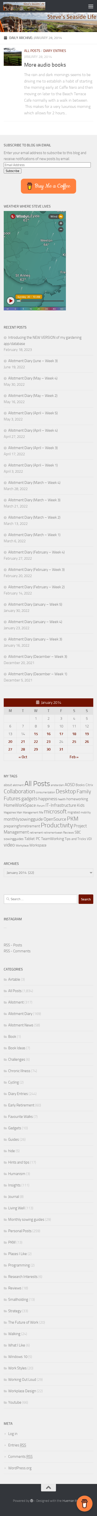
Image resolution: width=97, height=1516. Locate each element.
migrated (73, 812)
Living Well (16, 1208)
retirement (36, 832)
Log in (12, 1434)
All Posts (32, 51)
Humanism (16, 1174)
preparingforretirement (22, 826)
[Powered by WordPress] (31, 1500)
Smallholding (18, 1299)
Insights (14, 1185)
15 (36, 734)
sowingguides (14, 839)
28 (23, 749)
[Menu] (91, 6)
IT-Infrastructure (61, 805)
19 (87, 734)
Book (12, 1036)
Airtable (14, 979)
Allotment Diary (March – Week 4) (34, 482)
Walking (14, 1334)
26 (87, 741)
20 (10, 741)
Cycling (13, 1082)
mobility (86, 812)
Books (80, 785)
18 (74, 734)
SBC (78, 832)
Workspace (38, 845)
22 (36, 741)
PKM (72, 818)
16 (48, 734)
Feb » (74, 757)
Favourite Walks (20, 1116)
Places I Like (17, 1254)
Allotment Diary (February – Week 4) (36, 552)
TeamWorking (52, 838)
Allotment (16, 1002)
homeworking (77, 799)
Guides (13, 1139)
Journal (13, 1196)
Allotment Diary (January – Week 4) (35, 622)
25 (74, 741)
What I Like (16, 1345)
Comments (20, 1456)
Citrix (89, 785)
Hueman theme (73, 1501)
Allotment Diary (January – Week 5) (35, 604)
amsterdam (57, 785)
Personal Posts (20, 1231)
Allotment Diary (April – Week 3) (33, 448)
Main (19, 812)
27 (10, 749)
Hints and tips (18, 1162)
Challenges (16, 1059)
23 (48, 741)
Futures (12, 798)
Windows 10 (17, 1356)
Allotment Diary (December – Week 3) (37, 656)
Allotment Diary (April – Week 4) (33, 430)
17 (61, 734)
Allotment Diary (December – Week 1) (37, 674)
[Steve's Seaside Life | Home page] (31, 6)
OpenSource (55, 819)
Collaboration (19, 791)
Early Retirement (21, 1105)
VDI (89, 839)
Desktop (66, 791)
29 (36, 749)
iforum (41, 805)
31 (61, 749)
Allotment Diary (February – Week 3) (36, 569)
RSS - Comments (17, 951)
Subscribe (12, 171)
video (9, 845)
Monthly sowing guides (26, 1219)
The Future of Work (23, 1322)
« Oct (23, 757)
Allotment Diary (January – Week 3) (35, 639)
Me (41, 812)
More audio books (45, 65)
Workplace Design (22, 1391)
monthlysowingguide (23, 819)
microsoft (55, 811)
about (8, 785)
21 (23, 741)
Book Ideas (16, 1048)
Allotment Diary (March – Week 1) (34, 535)
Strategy (14, 1311)
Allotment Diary (20, 1013)
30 (48, 749)
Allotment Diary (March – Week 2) (34, 517)
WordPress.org (20, 1468)
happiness (47, 798)
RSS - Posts (13, 945)
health (62, 799)
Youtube (14, 1402)
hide (11, 1151)
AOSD (70, 784)
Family (84, 792)
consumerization (45, 792)
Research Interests (23, 1276)
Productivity (57, 825)
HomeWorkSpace (20, 805)
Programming (19, 1265)
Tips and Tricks (75, 839)
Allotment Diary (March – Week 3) (34, 500)
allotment (18, 785)
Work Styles (17, 1368)
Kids (81, 805)
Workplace (22, 845)
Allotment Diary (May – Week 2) (32, 395)
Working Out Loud (22, 1379)
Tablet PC (32, 838)
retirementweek (53, 832)
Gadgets (14, 1128)
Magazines (10, 812)
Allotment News (20, 1025)
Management (30, 812)
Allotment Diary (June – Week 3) (33, 361)
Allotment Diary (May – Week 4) (32, 378)
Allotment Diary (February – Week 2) (36, 587)
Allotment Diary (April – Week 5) (33, 413)
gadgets (29, 798)
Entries (17, 1445)
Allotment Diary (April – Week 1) (33, 465)
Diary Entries (54, 51)
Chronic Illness (19, 1071)
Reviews (68, 832)
